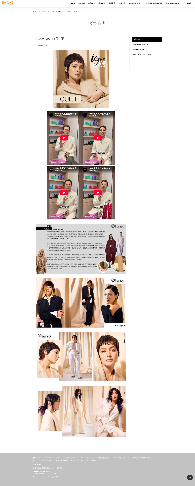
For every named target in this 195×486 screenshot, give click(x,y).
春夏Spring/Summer (55, 11)
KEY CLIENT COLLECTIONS (142, 54)
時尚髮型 (102, 3)
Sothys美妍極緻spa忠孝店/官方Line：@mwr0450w (75, 461)
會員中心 (36, 458)
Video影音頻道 (134, 3)
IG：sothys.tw (119, 458)
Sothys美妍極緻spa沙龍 (153, 3)
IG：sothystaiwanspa (42, 461)
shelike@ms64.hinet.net (43, 471)
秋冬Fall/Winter (139, 49)
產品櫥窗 (91, 3)
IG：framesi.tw (70, 458)
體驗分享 (122, 3)
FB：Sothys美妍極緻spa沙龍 (139, 458)
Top (189, 477)
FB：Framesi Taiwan (52, 458)
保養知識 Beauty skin (174, 3)
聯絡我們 (190, 3)
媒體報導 (112, 3)
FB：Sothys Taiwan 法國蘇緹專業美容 (94, 458)
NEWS (72, 3)
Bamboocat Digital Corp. (43, 477)
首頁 (34, 11)
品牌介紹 (81, 3)
